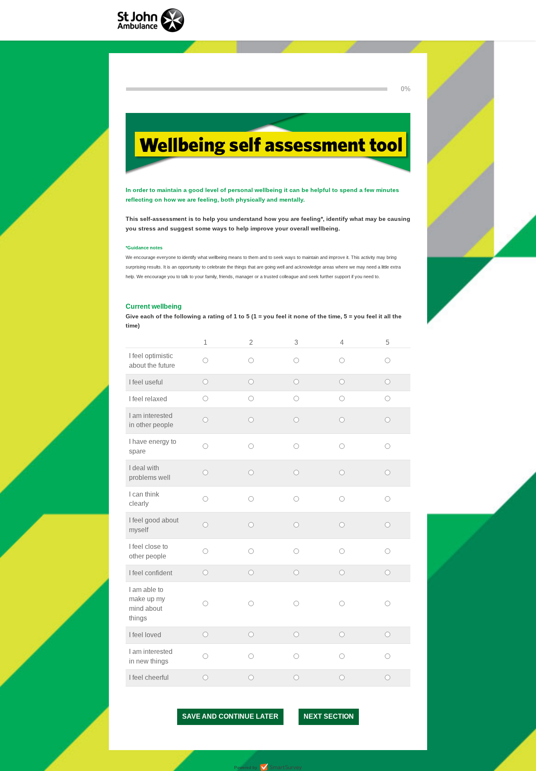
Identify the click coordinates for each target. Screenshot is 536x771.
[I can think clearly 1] (205, 499)
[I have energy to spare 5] (387, 446)
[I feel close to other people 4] (342, 551)
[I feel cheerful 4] (342, 677)
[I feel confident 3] (296, 572)
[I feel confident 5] (387, 572)
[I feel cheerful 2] (251, 677)
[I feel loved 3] (296, 634)
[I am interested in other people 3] (296, 420)
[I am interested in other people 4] (342, 420)
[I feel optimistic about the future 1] (205, 360)
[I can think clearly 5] (387, 499)
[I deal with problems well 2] (251, 472)
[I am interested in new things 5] (387, 656)
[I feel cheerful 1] (205, 677)
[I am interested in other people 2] (251, 420)
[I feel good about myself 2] (251, 525)
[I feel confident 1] (205, 572)
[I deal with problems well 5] (387, 472)
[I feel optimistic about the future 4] (342, 360)
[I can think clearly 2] (251, 499)
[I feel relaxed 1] (205, 398)
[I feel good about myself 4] (342, 525)
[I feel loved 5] (387, 634)
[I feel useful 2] (251, 382)
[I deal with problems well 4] (342, 472)
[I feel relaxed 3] (296, 398)
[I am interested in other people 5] (387, 420)
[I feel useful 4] (342, 382)
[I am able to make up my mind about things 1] (205, 603)
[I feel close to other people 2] (251, 551)
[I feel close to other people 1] (205, 551)
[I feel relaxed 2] (251, 398)
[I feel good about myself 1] (205, 525)
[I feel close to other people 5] (387, 551)
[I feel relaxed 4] (342, 398)
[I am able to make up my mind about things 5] (387, 603)
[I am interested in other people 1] (205, 420)
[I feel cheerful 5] (387, 677)
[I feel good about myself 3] (296, 525)
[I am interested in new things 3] (296, 656)
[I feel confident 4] (342, 572)
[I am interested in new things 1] (205, 656)
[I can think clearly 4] (342, 499)
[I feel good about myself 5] (387, 525)
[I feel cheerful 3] (296, 677)
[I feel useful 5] (387, 382)
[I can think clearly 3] (296, 499)
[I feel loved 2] (251, 634)
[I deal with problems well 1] (205, 472)
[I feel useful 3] (296, 382)
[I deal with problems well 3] (296, 472)
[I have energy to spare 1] (205, 446)
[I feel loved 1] (205, 634)
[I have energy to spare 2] (251, 446)
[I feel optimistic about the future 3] (296, 360)
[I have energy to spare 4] (342, 446)
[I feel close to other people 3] (296, 551)
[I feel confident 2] (251, 572)
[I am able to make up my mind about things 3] (296, 603)
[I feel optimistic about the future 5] (387, 360)
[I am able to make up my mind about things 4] (342, 603)
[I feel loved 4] (342, 634)
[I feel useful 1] (205, 382)
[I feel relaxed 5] (387, 398)
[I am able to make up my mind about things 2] (251, 603)
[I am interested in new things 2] (251, 656)
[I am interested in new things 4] (342, 656)
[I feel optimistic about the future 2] (251, 360)
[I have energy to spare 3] (296, 446)
